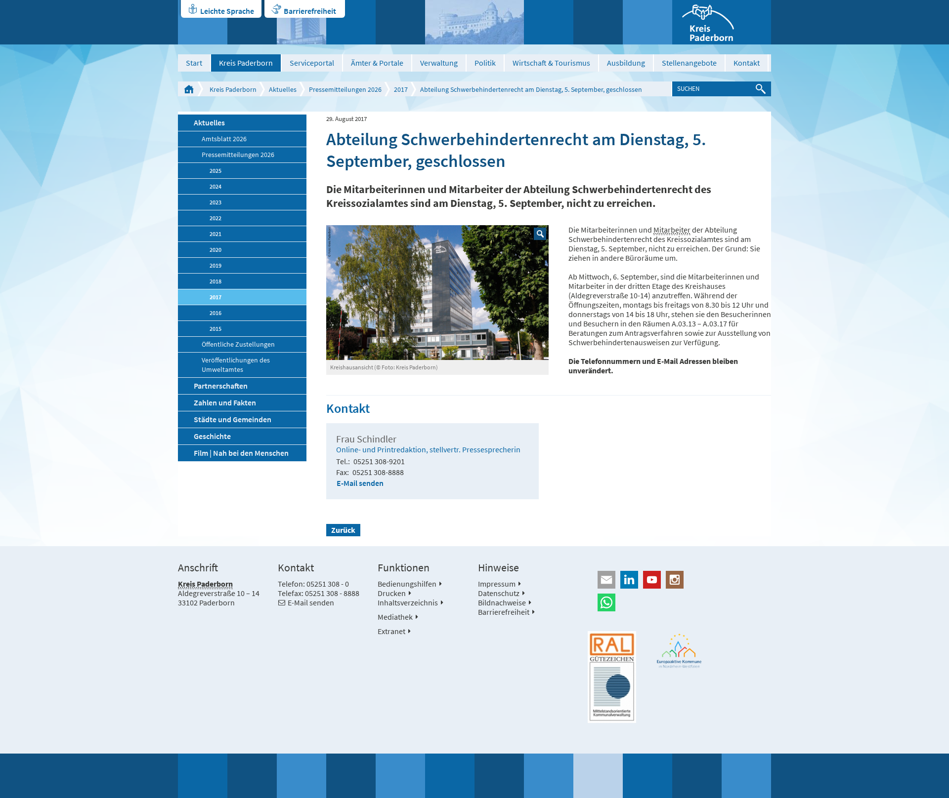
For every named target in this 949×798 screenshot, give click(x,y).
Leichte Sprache (227, 11)
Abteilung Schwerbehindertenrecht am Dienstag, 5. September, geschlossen (531, 89)
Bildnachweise (502, 602)
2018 (215, 281)
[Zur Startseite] (721, 22)
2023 (215, 202)
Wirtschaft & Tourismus (551, 63)
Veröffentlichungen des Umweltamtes (236, 365)
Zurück (343, 530)
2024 (215, 186)
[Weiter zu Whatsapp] (679, 602)
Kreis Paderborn (246, 63)
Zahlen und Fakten (225, 402)
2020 (215, 249)
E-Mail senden (360, 483)
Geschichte (212, 436)
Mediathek (395, 617)
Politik (485, 63)
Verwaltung (439, 63)
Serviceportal (312, 63)
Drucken (392, 593)
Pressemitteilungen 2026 (345, 89)
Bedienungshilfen (407, 584)
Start (194, 63)
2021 (215, 234)
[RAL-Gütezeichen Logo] (612, 677)
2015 (215, 328)
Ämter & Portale (377, 63)
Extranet (391, 631)
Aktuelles (283, 89)
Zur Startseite (188, 88)
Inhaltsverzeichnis (408, 602)
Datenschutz (498, 593)
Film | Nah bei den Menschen (241, 453)
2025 (215, 170)
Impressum (497, 584)
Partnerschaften (221, 386)
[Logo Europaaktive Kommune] (679, 650)
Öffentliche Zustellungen (238, 344)
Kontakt (746, 63)
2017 (401, 89)
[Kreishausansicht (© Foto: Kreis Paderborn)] (437, 292)
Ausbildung (626, 63)
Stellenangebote (689, 63)
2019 (215, 265)
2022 (215, 218)
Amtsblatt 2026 (224, 139)
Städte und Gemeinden (232, 419)
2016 (215, 313)
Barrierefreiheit (310, 11)
